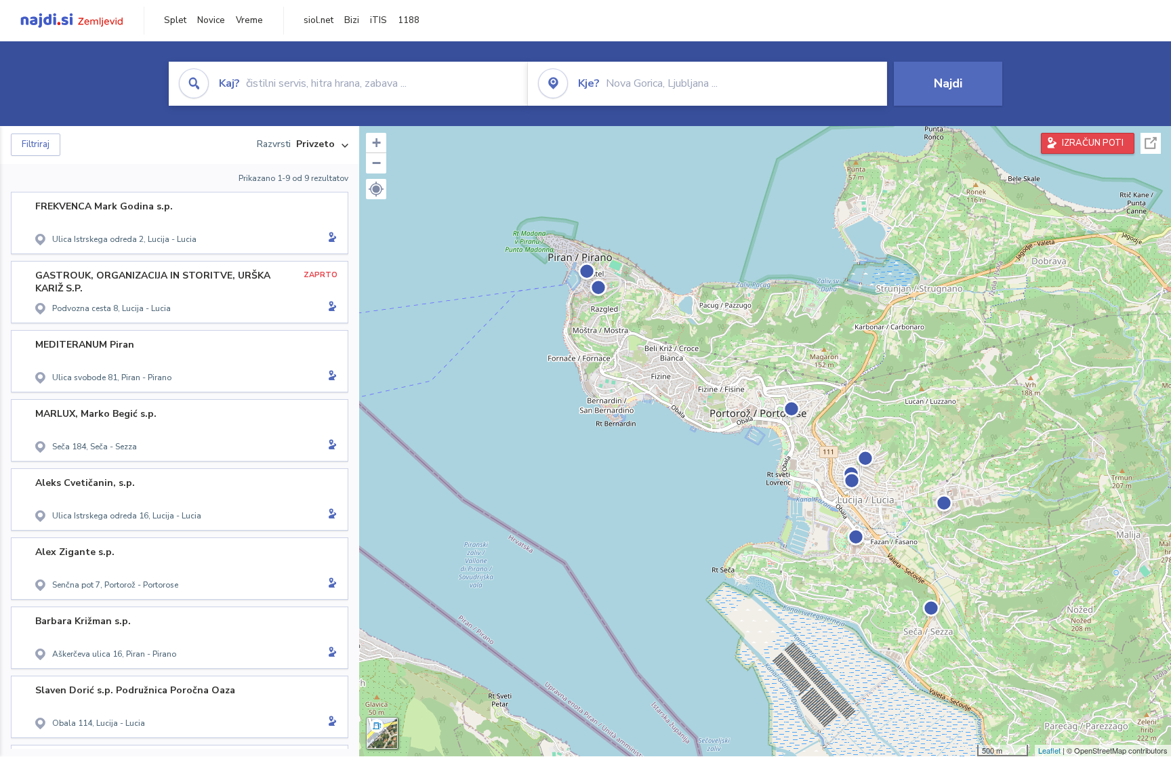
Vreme (249, 20)
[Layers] (382, 733)
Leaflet (1049, 750)
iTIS (378, 20)
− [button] (376, 163)
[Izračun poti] (330, 238)
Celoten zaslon (1151, 143)
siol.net (318, 20)
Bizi (351, 20)
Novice (211, 20)
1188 (408, 20)
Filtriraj (35, 144)
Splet (175, 20)
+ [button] (376, 142)
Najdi (948, 83)
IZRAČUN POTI (1093, 143)
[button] (376, 189)
